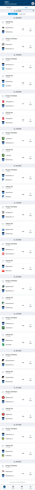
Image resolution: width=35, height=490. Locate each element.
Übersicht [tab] (8, 7)
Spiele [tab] (26, 7)
